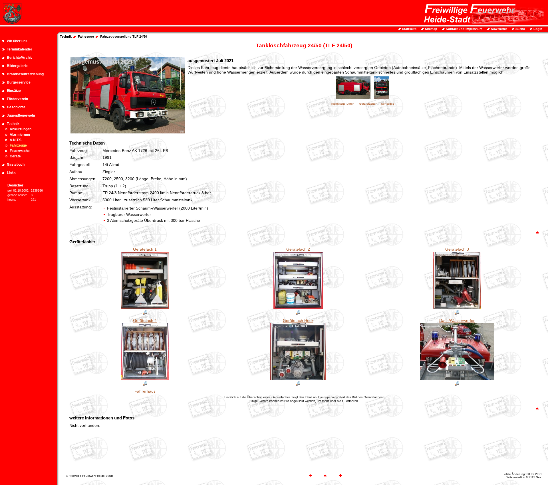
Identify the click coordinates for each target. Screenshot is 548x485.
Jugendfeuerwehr (21, 115)
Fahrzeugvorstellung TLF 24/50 (123, 36)
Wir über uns (17, 41)
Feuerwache (20, 151)
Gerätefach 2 (298, 249)
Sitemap (430, 29)
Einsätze (14, 91)
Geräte (15, 156)
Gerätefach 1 (145, 249)
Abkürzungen (20, 129)
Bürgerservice (19, 82)
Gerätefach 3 (457, 249)
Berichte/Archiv (20, 58)
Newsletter (498, 29)
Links (11, 173)
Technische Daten (342, 103)
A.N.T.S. (16, 140)
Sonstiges (387, 103)
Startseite (408, 29)
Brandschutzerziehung (25, 74)
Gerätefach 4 (145, 320)
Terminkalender (19, 49)
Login (537, 29)
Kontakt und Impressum (463, 29)
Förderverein (17, 99)
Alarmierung (20, 135)
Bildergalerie (17, 66)
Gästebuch (16, 165)
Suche (520, 29)
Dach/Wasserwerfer (457, 320)
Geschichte (16, 107)
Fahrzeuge (18, 145)
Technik (13, 124)
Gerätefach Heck (298, 320)
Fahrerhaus (145, 391)
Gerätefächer (367, 103)
